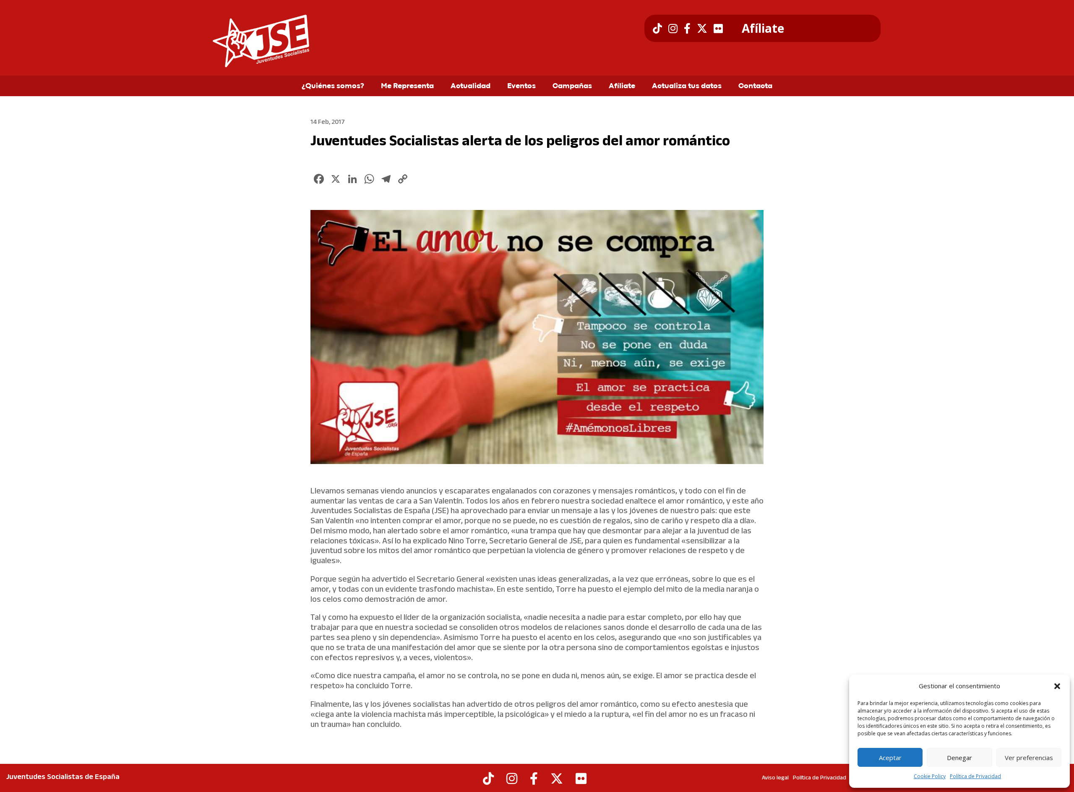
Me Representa (407, 86)
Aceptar (890, 757)
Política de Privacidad (975, 776)
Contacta (755, 86)
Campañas (572, 86)
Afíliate (763, 29)
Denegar (959, 757)
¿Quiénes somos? (333, 86)
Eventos (521, 86)
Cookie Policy (930, 776)
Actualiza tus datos (687, 86)
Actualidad (470, 86)
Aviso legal (775, 778)
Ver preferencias (1029, 757)
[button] (1057, 686)
